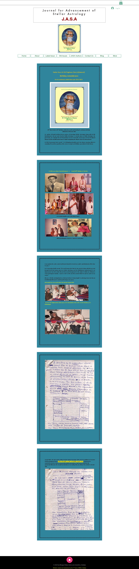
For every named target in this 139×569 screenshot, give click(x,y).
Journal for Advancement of (69, 10)
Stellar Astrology (69, 14)
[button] (121, 2)
